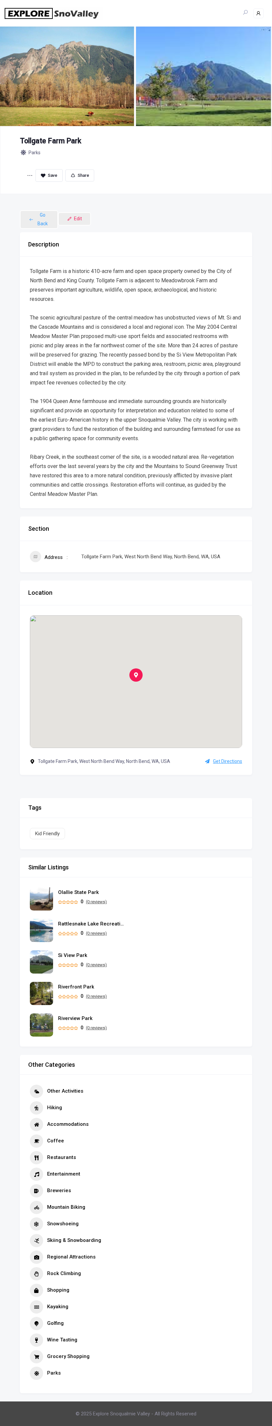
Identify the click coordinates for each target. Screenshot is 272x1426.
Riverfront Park (76, 987)
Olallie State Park (78, 892)
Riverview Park (75, 1018)
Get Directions (227, 761)
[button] (136, 675)
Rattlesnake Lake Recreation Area (91, 923)
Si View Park (72, 955)
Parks (34, 152)
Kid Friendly (47, 834)
